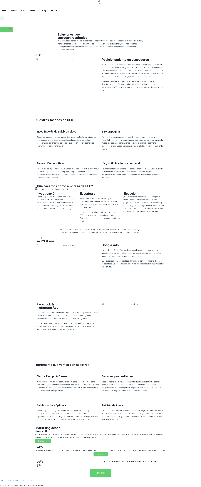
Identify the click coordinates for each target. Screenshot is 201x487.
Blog (44, 11)
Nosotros (13, 11)
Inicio (4, 11)
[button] (2, 18)
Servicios (33, 11)
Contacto (53, 11)
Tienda (24, 11)
